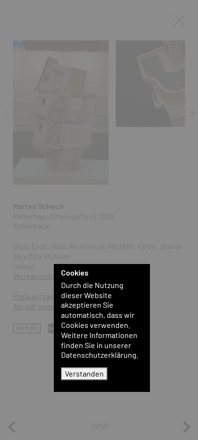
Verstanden (84, 373)
